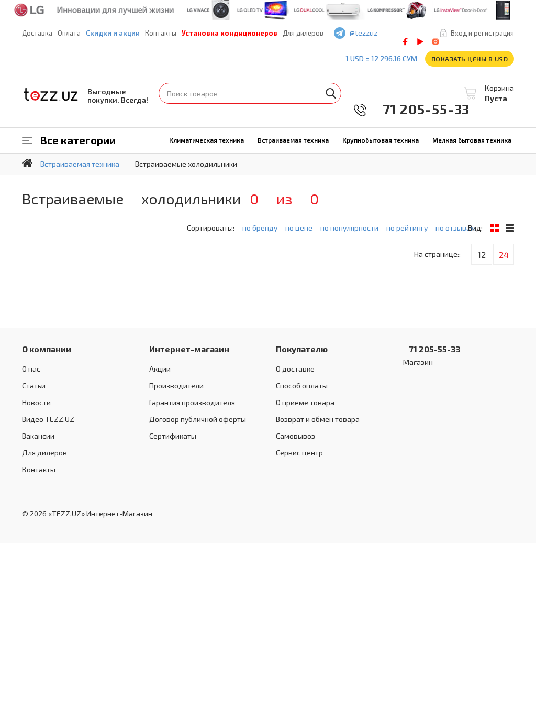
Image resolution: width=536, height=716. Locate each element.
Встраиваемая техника (293, 140)
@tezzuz (363, 32)
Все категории (78, 140)
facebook (405, 42)
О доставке (295, 368)
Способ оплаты (302, 385)
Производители (176, 385)
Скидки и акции (113, 33)
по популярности (349, 227)
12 (482, 254)
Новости (36, 402)
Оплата (69, 33)
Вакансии (38, 435)
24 (504, 254)
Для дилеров (303, 33)
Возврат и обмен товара (318, 419)
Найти (330, 93)
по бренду (259, 227)
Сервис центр (299, 452)
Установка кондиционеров (229, 33)
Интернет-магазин (189, 349)
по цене (298, 227)
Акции (160, 368)
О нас (31, 368)
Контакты (160, 33)
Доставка (37, 33)
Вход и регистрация (482, 33)
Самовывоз (295, 435)
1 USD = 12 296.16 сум (381, 58)
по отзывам (456, 227)
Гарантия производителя (192, 402)
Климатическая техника (206, 140)
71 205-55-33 (419, 109)
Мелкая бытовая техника (471, 140)
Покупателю (302, 349)
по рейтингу (407, 227)
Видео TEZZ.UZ (48, 419)
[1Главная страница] (27, 163)
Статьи (34, 385)
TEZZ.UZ (51, 94)
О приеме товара (305, 402)
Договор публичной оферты (197, 419)
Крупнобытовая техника (380, 140)
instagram (435, 42)
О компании (46, 349)
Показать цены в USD (469, 58)
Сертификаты (172, 435)
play (420, 42)
